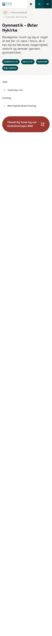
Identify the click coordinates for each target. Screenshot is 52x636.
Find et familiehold (19, 12)
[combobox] (31, 4)
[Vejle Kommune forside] (7, 4)
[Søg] (39, 4)
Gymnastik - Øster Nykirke (16, 17)
